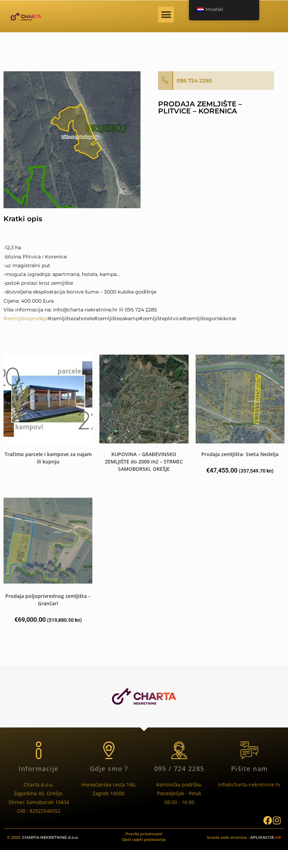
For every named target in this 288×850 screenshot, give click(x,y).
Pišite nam (249, 768)
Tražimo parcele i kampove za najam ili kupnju (48, 458)
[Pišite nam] (249, 750)
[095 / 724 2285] (179, 750)
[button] (166, 14)
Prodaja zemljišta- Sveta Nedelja (240, 454)
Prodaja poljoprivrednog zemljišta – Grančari (48, 600)
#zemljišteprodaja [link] (26, 318)
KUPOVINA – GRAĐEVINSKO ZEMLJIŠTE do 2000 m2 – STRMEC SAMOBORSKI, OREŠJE (144, 461)
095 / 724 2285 (179, 768)
